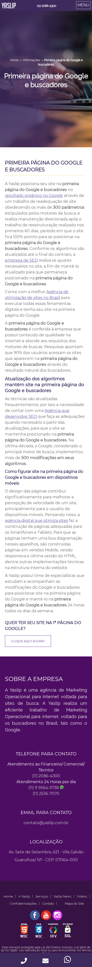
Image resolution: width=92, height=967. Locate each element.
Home (14, 60)
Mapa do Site (74, 903)
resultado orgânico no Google (34, 195)
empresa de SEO (21, 260)
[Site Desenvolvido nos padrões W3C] (24, 937)
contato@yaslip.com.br (46, 822)
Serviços (41, 896)
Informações (31, 60)
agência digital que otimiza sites (36, 520)
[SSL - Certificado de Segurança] (68, 937)
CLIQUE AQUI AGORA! (28, 641)
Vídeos (82, 896)
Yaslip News (62, 896)
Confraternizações (23, 903)
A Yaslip (24, 896)
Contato (48, 903)
